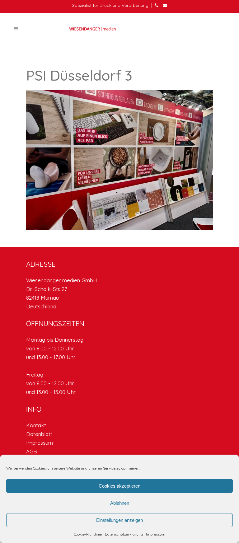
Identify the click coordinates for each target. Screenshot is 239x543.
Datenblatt (39, 434)
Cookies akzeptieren (119, 486)
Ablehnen (119, 503)
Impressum (155, 534)
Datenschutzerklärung (124, 534)
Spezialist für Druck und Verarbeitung (110, 5)
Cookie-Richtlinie (88, 534)
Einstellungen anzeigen (119, 520)
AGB (31, 451)
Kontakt (36, 425)
